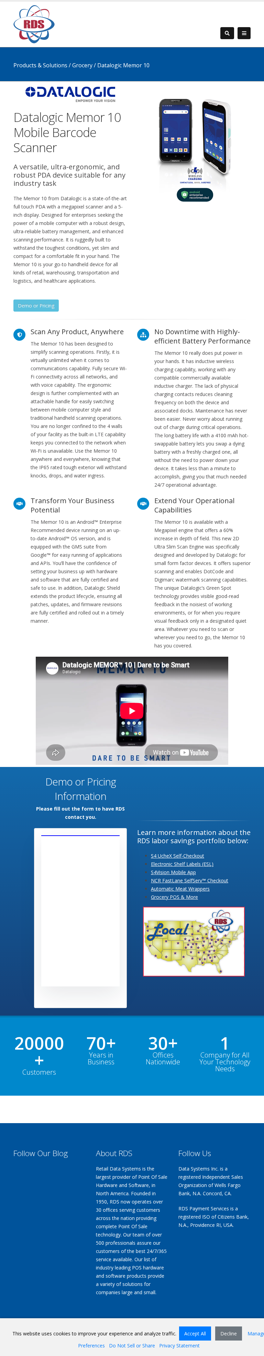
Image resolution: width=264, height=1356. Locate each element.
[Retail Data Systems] (34, 23)
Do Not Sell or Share (132, 1345)
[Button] (244, 33)
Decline (228, 1333)
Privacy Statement (179, 1345)
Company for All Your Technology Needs (224, 1062)
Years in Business (101, 1058)
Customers (39, 1072)
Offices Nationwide (163, 1058)
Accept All (195, 1333)
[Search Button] (227, 33)
